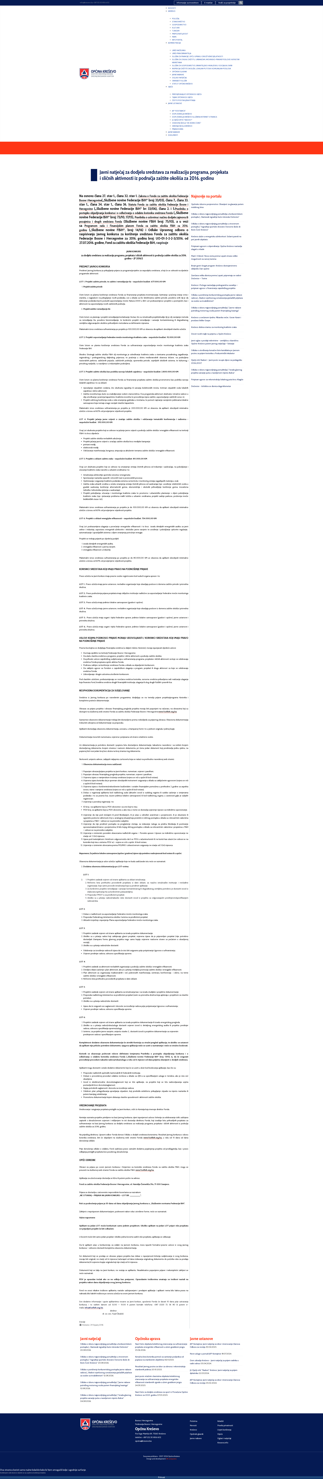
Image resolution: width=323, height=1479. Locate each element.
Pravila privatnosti (225, 1425)
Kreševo (193, 1430)
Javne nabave (196, 1438)
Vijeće (220, 1434)
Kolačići (220, 1421)
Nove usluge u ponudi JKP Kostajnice (205, 1354)
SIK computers (171, 1459)
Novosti (193, 1425)
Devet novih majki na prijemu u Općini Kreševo (211, 334)
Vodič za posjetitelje (227, 3)
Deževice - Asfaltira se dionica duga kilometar (211, 386)
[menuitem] (172, 8)
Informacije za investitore (188, 3)
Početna (193, 1421)
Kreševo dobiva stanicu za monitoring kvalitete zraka (214, 327)
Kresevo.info (222, 1442)
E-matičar (208, 3)
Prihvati (161, 1477)
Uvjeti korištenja (224, 1430)
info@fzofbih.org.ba (94, 1307)
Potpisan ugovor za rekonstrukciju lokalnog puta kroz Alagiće (217, 379)
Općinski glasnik (196, 1434)
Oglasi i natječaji (224, 1438)
